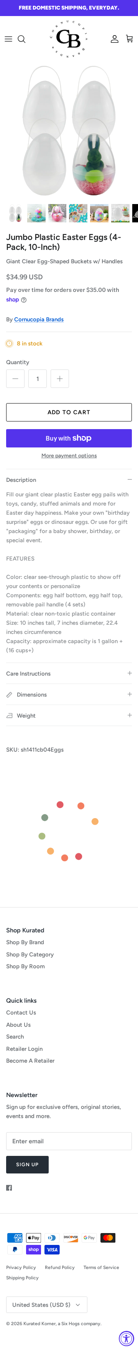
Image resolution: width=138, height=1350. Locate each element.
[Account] (112, 39)
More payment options (69, 456)
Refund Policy (60, 1267)
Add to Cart (69, 412)
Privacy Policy (21, 1267)
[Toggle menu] (8, 39)
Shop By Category (30, 954)
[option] (69, 130)
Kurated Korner (39, 1323)
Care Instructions (28, 673)
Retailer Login (24, 1048)
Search (15, 1036)
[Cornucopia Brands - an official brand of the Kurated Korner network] (69, 39)
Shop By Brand (25, 942)
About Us (18, 1024)
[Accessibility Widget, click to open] (126, 1338)
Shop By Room (25, 966)
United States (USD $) (41, 1304)
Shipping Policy (22, 1277)
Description (21, 479)
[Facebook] (9, 1188)
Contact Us (21, 1012)
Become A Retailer (30, 1060)
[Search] (25, 39)
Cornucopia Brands (39, 319)
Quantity (17, 362)
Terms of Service (101, 1267)
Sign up (27, 1164)
